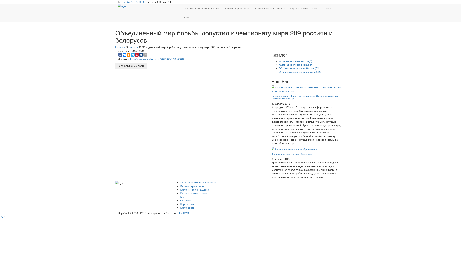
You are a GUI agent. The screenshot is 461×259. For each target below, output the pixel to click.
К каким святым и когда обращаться (293, 154)
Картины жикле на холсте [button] (305, 8)
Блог (182, 197)
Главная (120, 47)
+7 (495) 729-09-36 (135, 2)
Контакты (185, 200)
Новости (133, 47)
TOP (2, 216)
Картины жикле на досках (296, 64)
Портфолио (187, 204)
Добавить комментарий (131, 65)
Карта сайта (187, 207)
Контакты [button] (189, 17)
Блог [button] (328, 8)
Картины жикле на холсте (295, 61)
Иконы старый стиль (192, 186)
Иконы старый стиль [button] (237, 8)
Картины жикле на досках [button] (270, 8)
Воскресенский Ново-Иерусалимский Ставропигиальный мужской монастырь (305, 97)
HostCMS (183, 213)
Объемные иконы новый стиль (198, 182)
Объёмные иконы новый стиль (299, 68)
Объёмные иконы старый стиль (300, 72)
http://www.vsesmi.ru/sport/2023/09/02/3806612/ (157, 59)
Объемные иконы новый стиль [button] (202, 8)
